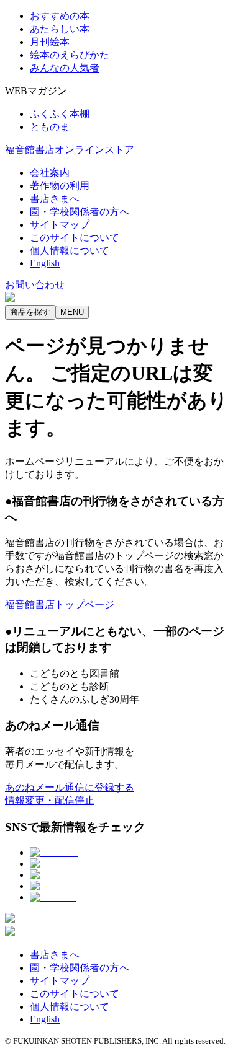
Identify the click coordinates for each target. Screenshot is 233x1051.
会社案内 (50, 172)
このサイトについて (74, 237)
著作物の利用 (59, 185)
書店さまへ (55, 198)
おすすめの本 (59, 16)
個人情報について (69, 250)
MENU (72, 312)
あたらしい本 (59, 29)
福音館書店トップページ (59, 604)
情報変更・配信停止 (49, 800)
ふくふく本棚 (59, 113)
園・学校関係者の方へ (79, 211)
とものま (50, 126)
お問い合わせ (35, 284)
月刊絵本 (50, 42)
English (45, 263)
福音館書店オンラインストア (69, 149)
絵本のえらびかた (69, 55)
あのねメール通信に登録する (69, 787)
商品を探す (30, 312)
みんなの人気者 (64, 68)
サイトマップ (59, 224)
